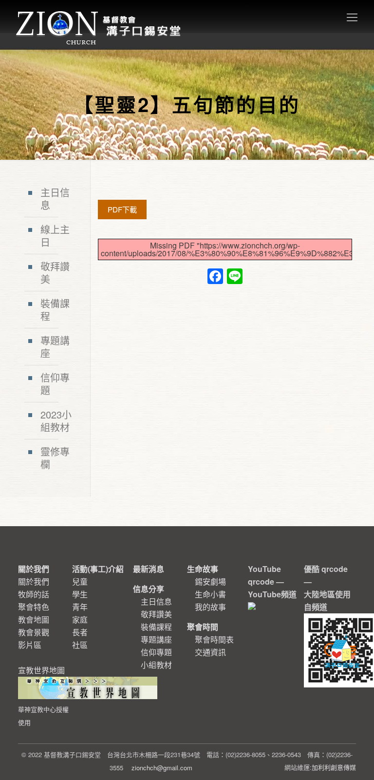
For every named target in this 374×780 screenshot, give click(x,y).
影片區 (29, 644)
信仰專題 (55, 383)
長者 (80, 632)
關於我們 (33, 581)
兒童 (80, 581)
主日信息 (55, 198)
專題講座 (55, 346)
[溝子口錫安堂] (100, 16)
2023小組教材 (56, 420)
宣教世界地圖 (43, 696)
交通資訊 (210, 652)
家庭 (80, 619)
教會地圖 (33, 619)
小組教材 (156, 664)
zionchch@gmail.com (161, 767)
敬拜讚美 (55, 272)
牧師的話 (33, 594)
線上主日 (55, 235)
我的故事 (210, 606)
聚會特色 (33, 606)
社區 (80, 644)
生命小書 (210, 594)
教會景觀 (33, 632)
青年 (80, 606)
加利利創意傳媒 (334, 767)
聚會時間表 (214, 639)
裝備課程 (55, 309)
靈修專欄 (55, 457)
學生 (80, 594)
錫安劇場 (210, 581)
